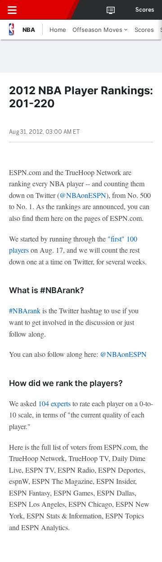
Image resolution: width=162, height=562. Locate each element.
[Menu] (12, 10)
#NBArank (24, 310)
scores (144, 10)
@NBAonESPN (82, 195)
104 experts (54, 403)
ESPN (48, 10)
